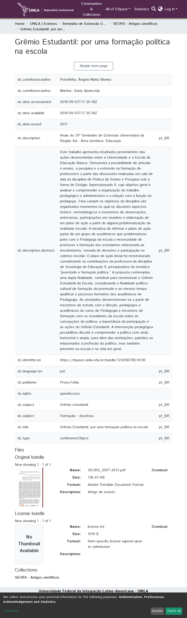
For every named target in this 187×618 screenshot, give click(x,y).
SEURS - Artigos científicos (135, 23)
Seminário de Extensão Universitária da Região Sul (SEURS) (85, 23)
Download (159, 470)
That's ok (174, 611)
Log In (170, 9)
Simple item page (94, 66)
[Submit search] (154, 9)
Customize (11, 611)
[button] (160, 9)
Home (20, 23)
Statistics (141, 9)
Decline (157, 611)
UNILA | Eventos (43, 23)
